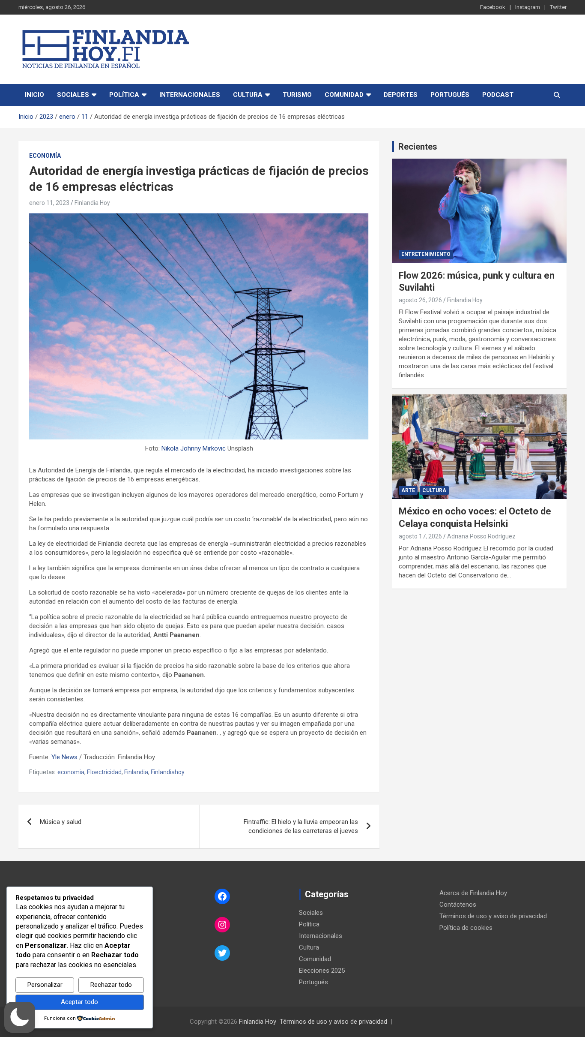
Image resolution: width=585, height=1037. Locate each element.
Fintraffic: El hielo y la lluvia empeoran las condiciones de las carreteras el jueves (301, 826)
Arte (408, 490)
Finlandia (136, 772)
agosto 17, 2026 (420, 536)
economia (70, 772)
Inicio (34, 95)
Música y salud (60, 822)
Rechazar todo (111, 985)
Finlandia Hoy (92, 202)
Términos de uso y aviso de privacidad (493, 916)
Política (124, 95)
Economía (45, 155)
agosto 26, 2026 (420, 300)
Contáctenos (457, 904)
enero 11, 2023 (49, 202)
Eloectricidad (104, 772)
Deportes (401, 95)
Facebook (492, 7)
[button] (19, 1017)
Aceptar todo (79, 1002)
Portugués (449, 95)
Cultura (248, 95)
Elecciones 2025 (322, 970)
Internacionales (189, 95)
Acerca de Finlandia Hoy (473, 893)
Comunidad (344, 95)
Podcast (497, 95)
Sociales (73, 95)
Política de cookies (465, 928)
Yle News (64, 757)
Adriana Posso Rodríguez (481, 536)
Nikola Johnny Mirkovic (193, 448)
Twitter (558, 7)
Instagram (527, 7)
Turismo (297, 95)
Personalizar (45, 985)
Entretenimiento (426, 254)
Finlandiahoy (168, 772)
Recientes (417, 146)
